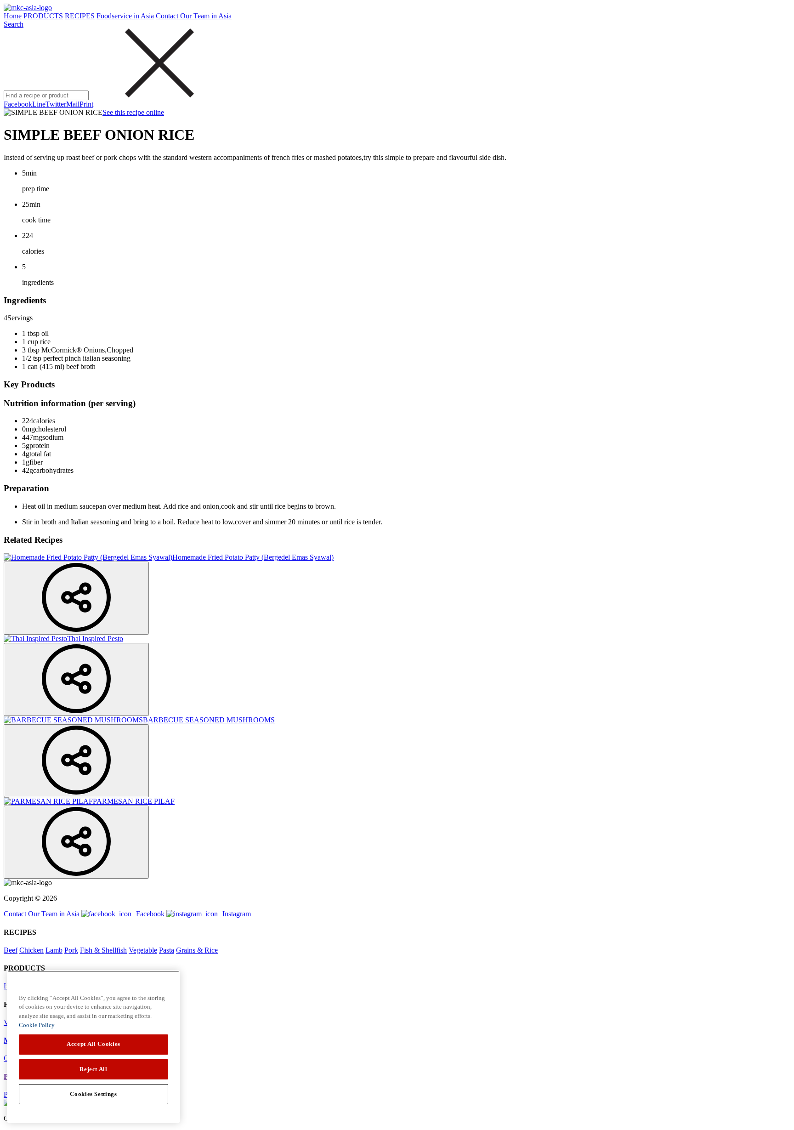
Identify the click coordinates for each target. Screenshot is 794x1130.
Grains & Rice (197, 950)
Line (38, 104)
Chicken (31, 950)
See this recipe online (133, 112)
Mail (72, 104)
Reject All (93, 1069)
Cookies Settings (93, 1093)
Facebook (18, 104)
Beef (10, 950)
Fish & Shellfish (103, 950)
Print (86, 104)
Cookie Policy (37, 1025)
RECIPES (80, 16)
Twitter (55, 104)
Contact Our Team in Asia (194, 16)
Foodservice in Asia (125, 16)
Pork (71, 950)
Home (13, 16)
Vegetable (143, 950)
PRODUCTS (43, 16)
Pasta (166, 950)
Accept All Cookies (93, 1044)
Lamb (53, 950)
